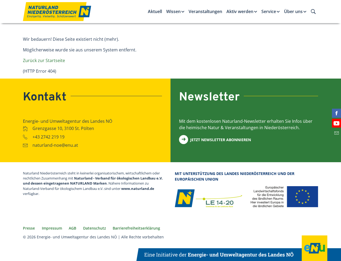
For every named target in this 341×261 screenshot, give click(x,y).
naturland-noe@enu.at (55, 145)
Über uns (293, 11)
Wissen (173, 11)
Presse (29, 228)
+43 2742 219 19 (48, 137)
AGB (72, 228)
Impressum (52, 228)
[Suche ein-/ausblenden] (313, 11)
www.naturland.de (137, 188)
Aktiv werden (239, 11)
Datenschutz (94, 228)
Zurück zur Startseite (44, 60)
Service (268, 11)
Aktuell (155, 11)
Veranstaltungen (205, 11)
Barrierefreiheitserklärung (136, 228)
